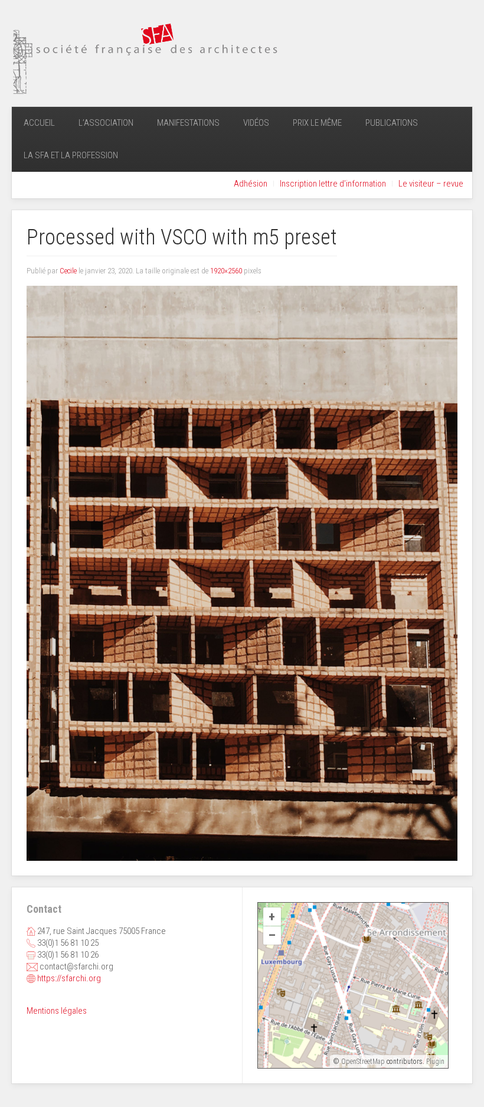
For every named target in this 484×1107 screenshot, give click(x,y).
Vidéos (256, 122)
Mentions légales (57, 1010)
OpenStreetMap (363, 1061)
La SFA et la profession (71, 155)
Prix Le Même (317, 122)
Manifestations (188, 122)
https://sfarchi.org (69, 978)
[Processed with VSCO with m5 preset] (242, 572)
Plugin (434, 1061)
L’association (106, 122)
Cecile (68, 270)
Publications (391, 122)
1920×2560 (226, 270)
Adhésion (250, 183)
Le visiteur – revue (430, 183)
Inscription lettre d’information (333, 183)
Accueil (39, 122)
